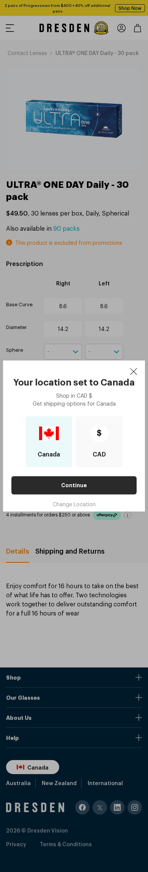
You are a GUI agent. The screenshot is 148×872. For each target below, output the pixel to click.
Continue (74, 485)
